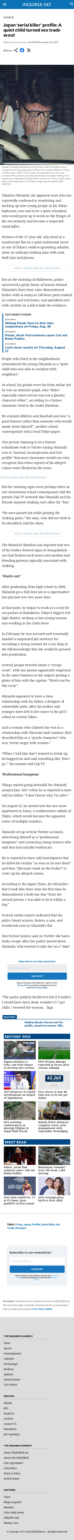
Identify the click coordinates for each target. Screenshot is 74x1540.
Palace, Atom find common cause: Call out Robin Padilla (36, 336)
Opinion (8, 1374)
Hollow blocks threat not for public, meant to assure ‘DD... (45, 1023)
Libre (7, 1497)
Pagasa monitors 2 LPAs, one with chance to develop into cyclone (19, 1064)
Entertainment (12, 1353)
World (8, 17)
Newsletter (10, 1429)
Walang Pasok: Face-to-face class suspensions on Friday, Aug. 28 (29, 324)
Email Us (9, 1413)
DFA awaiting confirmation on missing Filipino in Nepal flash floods (16, 1126)
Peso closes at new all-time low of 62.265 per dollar (53, 1095)
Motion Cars (11, 1523)
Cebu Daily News (14, 1512)
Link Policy (10, 1468)
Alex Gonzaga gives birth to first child (51, 1199)
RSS (6, 1408)
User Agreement (13, 1463)
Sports (7, 1348)
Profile (36, 1224)
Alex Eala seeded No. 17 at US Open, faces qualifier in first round (19, 1200)
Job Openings (12, 1434)
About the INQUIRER (16, 1457)
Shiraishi (20, 1228)
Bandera (9, 1507)
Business (9, 1369)
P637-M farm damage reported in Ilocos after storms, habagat (54, 1064)
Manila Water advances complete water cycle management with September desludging (53, 1126)
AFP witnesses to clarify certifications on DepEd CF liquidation (20, 1095)
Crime (18, 1224)
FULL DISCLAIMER (42, 1309)
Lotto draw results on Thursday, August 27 (35, 349)
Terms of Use (23, 985)
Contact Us (10, 1424)
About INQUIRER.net (16, 1452)
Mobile (8, 1403)
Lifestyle (9, 1358)
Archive (8, 1418)
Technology (10, 1364)
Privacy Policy (40, 987)
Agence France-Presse (14, 42)
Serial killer (48, 1224)
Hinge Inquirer (13, 1502)
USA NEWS (10, 1384)
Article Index (11, 1478)
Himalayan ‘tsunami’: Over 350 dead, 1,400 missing (52, 1170)
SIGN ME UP (37, 976)
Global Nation (12, 1379)
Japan (27, 1224)
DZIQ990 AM (11, 1517)
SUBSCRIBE (37, 1269)
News (7, 1343)
